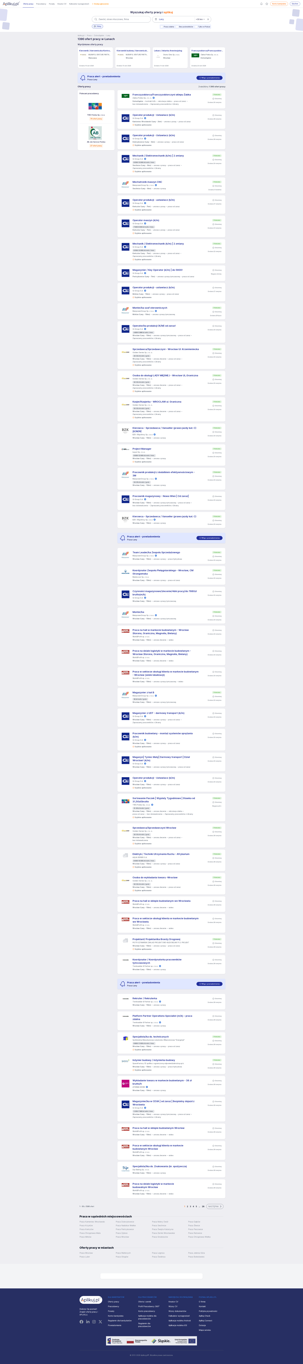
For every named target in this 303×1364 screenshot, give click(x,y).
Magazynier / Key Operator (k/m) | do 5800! (158, 270)
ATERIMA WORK (139, 1087)
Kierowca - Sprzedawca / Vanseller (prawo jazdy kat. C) (164, 516)
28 (203, 1206)
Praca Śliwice (194, 1225)
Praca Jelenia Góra (196, 1253)
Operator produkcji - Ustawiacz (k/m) (154, 115)
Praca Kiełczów (87, 1229)
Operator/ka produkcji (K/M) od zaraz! (154, 325)
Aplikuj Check (204, 1316)
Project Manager (142, 448)
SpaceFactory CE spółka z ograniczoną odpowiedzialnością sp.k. (158, 1063)
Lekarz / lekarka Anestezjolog (168, 50)
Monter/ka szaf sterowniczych (150, 307)
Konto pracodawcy (146, 1311)
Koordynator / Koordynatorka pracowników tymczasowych (157, 961)
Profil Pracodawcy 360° (148, 1306)
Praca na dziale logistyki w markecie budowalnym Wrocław (153, 1185)
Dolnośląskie (99, 35)
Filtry (99, 26)
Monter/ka (138, 612)
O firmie (202, 1301)
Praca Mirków (85, 1237)
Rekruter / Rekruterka (145, 998)
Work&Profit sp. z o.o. (141, 637)
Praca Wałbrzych (123, 1253)
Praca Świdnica (158, 1257)
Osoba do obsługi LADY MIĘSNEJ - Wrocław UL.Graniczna (165, 375)
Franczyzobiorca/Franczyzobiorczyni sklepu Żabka (208, 50)
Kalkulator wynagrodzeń (79, 4)
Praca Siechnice (159, 1225)
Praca (89, 35)
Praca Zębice (121, 1233)
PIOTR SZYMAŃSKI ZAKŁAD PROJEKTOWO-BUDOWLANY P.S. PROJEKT (161, 942)
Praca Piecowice (195, 1229)
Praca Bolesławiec (196, 1257)
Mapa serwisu (205, 1330)
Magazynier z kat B (143, 692)
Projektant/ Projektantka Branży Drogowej (156, 939)
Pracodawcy (41, 4)
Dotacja (202, 1325)
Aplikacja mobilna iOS (178, 1325)
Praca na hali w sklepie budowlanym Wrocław (159, 1128)
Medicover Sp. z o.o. (141, 577)
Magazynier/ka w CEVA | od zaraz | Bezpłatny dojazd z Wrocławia (163, 1103)
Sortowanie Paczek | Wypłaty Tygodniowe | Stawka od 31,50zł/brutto (164, 800)
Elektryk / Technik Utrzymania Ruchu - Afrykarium (161, 854)
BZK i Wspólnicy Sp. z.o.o (143, 435)
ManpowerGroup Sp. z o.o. (143, 185)
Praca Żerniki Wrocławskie (163, 1233)
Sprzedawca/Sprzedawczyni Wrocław (154, 827)
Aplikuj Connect (205, 1320)
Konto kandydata (279, 4)
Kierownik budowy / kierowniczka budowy (133, 50)
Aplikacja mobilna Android (180, 1320)
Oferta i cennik (144, 1301)
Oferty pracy (28, 4)
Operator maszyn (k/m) (146, 220)
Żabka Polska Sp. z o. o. (142, 98)
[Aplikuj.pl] (91, 1300)
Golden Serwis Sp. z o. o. (143, 352)
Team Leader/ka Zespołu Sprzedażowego (156, 552)
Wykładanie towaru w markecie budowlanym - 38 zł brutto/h (162, 1082)
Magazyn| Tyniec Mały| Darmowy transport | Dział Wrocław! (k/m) (161, 759)
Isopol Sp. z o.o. (139, 452)
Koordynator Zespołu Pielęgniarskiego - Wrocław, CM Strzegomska (163, 572)
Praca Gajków (194, 1222)
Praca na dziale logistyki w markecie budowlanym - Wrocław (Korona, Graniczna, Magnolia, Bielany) (162, 652)
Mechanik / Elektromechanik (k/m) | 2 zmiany (158, 155)
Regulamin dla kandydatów (120, 1320)
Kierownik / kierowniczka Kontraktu (95, 50)
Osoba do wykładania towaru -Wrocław (155, 877)
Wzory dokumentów (177, 1311)
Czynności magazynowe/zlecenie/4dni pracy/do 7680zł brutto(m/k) (165, 593)
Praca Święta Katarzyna (162, 1229)
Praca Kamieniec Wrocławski (92, 1222)
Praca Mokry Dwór (160, 1222)
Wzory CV (173, 1306)
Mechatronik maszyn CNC (147, 182)
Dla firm (295, 4)
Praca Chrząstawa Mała (90, 1233)
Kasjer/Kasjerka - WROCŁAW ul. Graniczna (157, 401)
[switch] (209, 78)
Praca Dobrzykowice (125, 1222)
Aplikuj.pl (81, 35)
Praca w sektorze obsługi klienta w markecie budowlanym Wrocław (158, 1147)
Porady (52, 4)
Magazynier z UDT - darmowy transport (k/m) (159, 713)
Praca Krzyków (86, 1225)
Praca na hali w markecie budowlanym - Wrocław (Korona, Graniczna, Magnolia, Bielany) (161, 632)
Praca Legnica (158, 1253)
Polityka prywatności (208, 1311)
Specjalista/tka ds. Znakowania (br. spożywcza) (160, 1166)
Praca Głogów (122, 1257)
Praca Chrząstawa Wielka (199, 1237)
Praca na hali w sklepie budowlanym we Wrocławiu (162, 900)
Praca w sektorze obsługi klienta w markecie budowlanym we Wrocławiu (166, 920)
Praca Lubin (85, 1257)
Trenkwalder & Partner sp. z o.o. (145, 966)
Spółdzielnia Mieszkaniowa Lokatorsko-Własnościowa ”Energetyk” (159, 1040)
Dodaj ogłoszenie (101, 4)
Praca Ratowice (195, 1233)
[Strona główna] (11, 4)
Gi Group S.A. (138, 118)
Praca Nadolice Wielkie (126, 1225)
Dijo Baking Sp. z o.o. (141, 1170)
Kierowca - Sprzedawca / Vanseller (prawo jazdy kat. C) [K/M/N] (164, 430)
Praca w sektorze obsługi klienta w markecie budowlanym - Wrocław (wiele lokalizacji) (166, 673)
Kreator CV (62, 4)
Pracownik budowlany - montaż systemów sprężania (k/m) (163, 735)
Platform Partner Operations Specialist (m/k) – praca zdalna (162, 1017)
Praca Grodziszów (160, 1237)
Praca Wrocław (122, 1237)
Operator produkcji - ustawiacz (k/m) (154, 199)
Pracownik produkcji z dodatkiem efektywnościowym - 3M (164, 474)
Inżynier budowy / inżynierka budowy (154, 1060)
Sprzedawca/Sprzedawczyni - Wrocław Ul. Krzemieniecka (166, 349)
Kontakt (202, 1306)
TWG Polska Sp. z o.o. (141, 805)
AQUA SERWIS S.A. (140, 857)
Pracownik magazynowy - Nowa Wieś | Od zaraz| (161, 496)
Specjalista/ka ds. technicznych (151, 1036)
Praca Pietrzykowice (125, 1229)
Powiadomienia (114, 1325)
